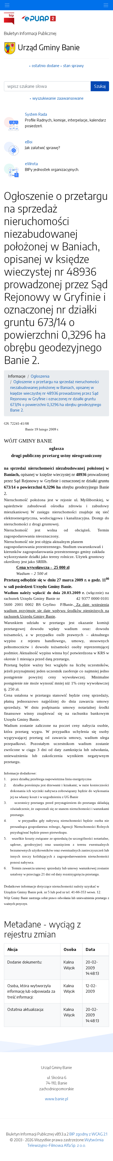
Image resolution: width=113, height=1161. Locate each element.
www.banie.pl (56, 1098)
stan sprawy (73, 65)
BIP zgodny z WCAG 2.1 (88, 1134)
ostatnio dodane (45, 65)
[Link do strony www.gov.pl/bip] (12, 18)
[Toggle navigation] (106, 5)
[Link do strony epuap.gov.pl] (39, 18)
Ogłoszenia (40, 376)
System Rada (36, 114)
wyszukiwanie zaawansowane (58, 98)
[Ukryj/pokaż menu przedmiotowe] (7, 5)
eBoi (28, 141)
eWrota (31, 163)
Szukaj (100, 86)
